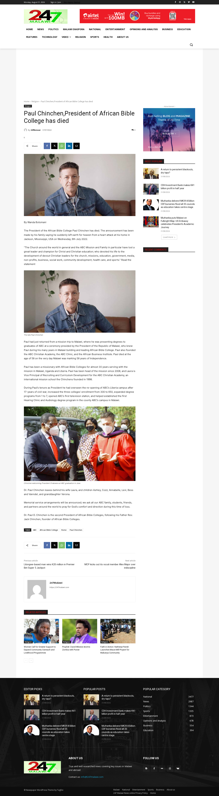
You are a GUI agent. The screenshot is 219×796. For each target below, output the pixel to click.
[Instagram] (180, 2)
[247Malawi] (26, 130)
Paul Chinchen (76, 530)
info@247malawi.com (92, 776)
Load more (168, 237)
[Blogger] (146, 768)
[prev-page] (26, 660)
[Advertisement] (109, 72)
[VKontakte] (178, 768)
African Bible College (49, 530)
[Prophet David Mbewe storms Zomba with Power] (79, 631)
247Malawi (36, 130)
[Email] (76, 146)
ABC (35, 530)
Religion (35, 101)
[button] (191, 45)
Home (26, 101)
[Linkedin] (69, 146)
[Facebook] (175, 2)
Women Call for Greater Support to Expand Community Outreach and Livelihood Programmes (40, 650)
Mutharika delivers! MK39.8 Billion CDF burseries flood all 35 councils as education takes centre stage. (178, 204)
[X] (184, 2)
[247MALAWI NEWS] (49, 16)
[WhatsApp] (62, 146)
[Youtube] (193, 2)
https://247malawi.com (59, 587)
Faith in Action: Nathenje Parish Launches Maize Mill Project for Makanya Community (114, 650)
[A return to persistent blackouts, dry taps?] (151, 173)
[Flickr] (162, 768)
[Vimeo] (189, 2)
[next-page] (31, 660)
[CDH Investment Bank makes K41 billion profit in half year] (151, 189)
